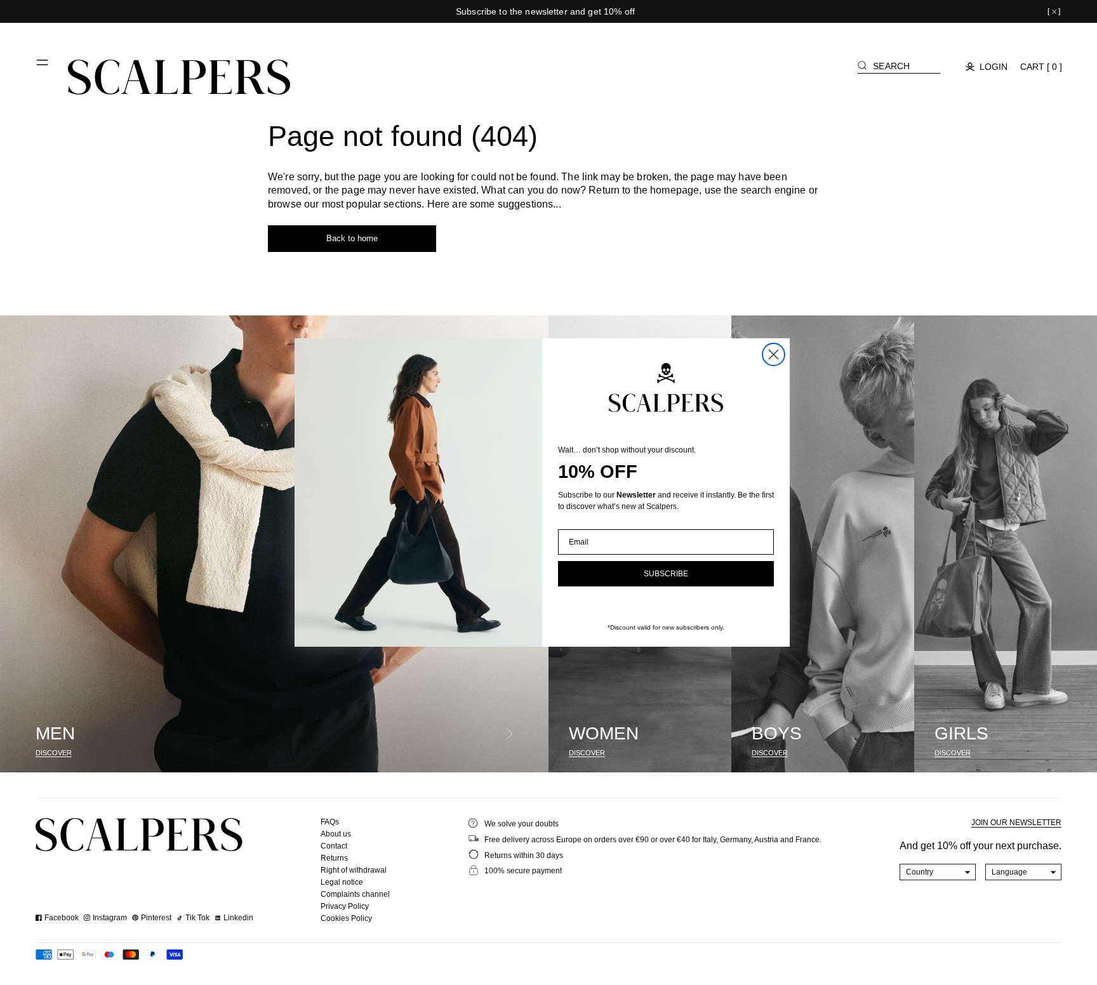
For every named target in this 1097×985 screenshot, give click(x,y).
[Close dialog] (773, 354)
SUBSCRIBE (666, 573)
